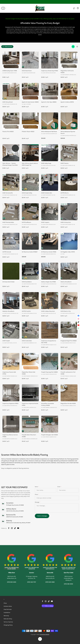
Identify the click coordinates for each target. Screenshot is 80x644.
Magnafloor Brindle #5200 (68, 403)
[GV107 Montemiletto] (10, 211)
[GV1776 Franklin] (30, 300)
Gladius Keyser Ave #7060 (48, 281)
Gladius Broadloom (66, 281)
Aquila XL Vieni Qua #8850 (48, 102)
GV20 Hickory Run (66, 222)
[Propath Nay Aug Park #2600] (49, 361)
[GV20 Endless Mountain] (49, 300)
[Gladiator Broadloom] (10, 300)
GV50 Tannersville (7, 193)
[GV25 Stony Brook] (10, 91)
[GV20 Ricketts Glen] (49, 182)
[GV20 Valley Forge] (49, 152)
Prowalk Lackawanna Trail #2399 (68, 373)
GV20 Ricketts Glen (46, 193)
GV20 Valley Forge (46, 163)
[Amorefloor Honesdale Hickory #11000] (49, 392)
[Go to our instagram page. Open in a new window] (12, 528)
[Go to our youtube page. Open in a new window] (18, 528)
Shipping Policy (8, 625)
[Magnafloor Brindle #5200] (69, 392)
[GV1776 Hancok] (10, 241)
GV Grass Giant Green (8, 281)
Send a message (42, 516)
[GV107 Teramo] (69, 152)
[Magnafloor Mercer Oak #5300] (30, 361)
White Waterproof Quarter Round (68, 132)
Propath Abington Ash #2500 (49, 434)
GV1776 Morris (65, 193)
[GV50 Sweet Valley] (30, 182)
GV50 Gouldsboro (27, 281)
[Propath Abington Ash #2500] (49, 424)
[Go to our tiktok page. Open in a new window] (15, 528)
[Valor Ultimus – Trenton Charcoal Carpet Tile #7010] (10, 152)
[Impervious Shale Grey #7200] (49, 60)
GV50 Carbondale (27, 340)
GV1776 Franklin (26, 311)
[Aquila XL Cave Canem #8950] (30, 91)
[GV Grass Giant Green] (10, 271)
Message (37, 502)
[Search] (74, 8)
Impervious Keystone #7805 (10, 403)
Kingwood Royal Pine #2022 (68, 340)
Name (36, 486)
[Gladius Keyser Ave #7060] (49, 271)
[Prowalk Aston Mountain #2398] (30, 424)
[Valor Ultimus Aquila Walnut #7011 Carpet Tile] (30, 152)
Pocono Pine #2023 (8, 131)
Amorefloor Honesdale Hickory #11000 (47, 404)
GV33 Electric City (66, 311)
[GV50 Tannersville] (10, 182)
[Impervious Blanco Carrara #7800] (10, 424)
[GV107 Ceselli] (10, 330)
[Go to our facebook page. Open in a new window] (9, 528)
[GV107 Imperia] (49, 211)
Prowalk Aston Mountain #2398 (29, 435)
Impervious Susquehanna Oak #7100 (48, 341)
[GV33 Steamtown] (30, 60)
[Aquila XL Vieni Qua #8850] (49, 91)
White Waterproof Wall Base (49, 131)
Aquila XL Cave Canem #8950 (30, 102)
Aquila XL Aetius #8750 (67, 102)
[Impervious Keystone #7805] (10, 392)
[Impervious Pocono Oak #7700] (10, 361)
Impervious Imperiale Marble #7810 (30, 404)
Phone (36, 494)
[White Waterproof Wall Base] (49, 120)
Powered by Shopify (44, 634)
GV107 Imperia (45, 222)
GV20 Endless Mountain (48, 311)
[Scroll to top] (40, 639)
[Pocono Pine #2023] (10, 120)
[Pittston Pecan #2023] (30, 120)
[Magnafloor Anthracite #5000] (69, 60)
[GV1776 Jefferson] (30, 211)
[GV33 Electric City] (69, 300)
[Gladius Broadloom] (69, 271)
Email (59, 486)
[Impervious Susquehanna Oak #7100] (49, 330)
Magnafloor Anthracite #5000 (67, 71)
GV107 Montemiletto (8, 222)
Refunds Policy (8, 618)
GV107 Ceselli (6, 340)
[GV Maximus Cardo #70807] (30, 241)
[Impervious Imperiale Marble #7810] (30, 392)
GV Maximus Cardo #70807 (29, 252)
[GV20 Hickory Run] (69, 211)
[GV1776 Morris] (69, 182)
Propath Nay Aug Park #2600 (49, 372)
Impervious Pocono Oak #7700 (9, 373)
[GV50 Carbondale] (30, 330)
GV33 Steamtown (27, 70)
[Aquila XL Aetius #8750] (69, 91)
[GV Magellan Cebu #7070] (69, 241)
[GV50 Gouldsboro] (30, 271)
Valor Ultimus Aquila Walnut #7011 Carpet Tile (30, 164)
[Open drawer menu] (3, 8)
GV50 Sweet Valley (27, 193)
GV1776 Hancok (6, 252)
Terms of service (8, 622)
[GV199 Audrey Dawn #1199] (10, 60)
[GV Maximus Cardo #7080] (49, 241)
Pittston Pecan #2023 (28, 131)
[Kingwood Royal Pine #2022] (69, 330)
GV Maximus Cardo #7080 (48, 252)
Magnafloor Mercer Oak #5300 (28, 373)
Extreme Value (8, 606)
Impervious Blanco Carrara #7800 (10, 435)
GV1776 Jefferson (26, 222)
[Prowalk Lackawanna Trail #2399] (69, 361)
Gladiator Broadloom (8, 311)
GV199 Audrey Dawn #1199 (9, 70)
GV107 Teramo (64, 163)
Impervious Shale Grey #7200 (49, 70)
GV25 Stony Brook (7, 102)
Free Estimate (7, 609)
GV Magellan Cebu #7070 (68, 252)
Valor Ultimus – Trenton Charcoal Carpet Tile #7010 (10, 164)
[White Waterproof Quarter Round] (69, 120)
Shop (5, 603)
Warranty (6, 615)
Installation (7, 612)
